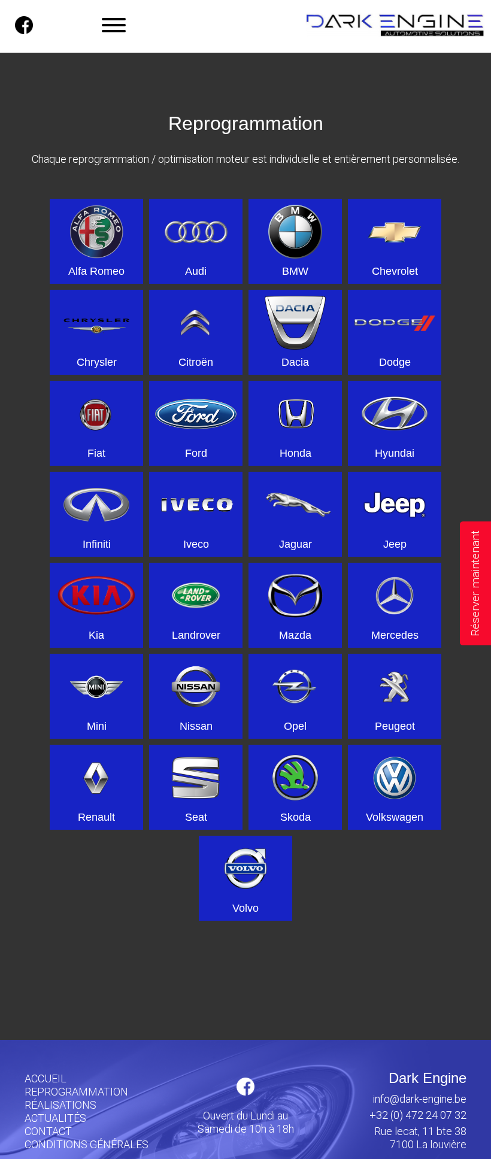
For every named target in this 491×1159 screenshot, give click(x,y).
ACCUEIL (45, 1078)
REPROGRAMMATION (76, 1091)
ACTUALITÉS (55, 1118)
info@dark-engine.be (419, 1099)
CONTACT (48, 1131)
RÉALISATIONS (60, 1105)
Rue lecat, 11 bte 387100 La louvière (420, 1138)
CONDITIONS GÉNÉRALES (86, 1144)
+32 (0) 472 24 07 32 (417, 1115)
